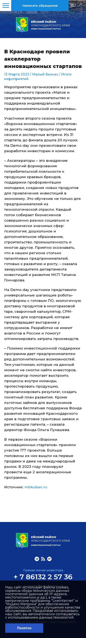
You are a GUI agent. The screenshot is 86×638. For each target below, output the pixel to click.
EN (81, 5)
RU (73, 5)
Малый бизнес (45, 74)
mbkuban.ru (35, 487)
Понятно (24, 628)
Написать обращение (40, 6)
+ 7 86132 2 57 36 (43, 576)
